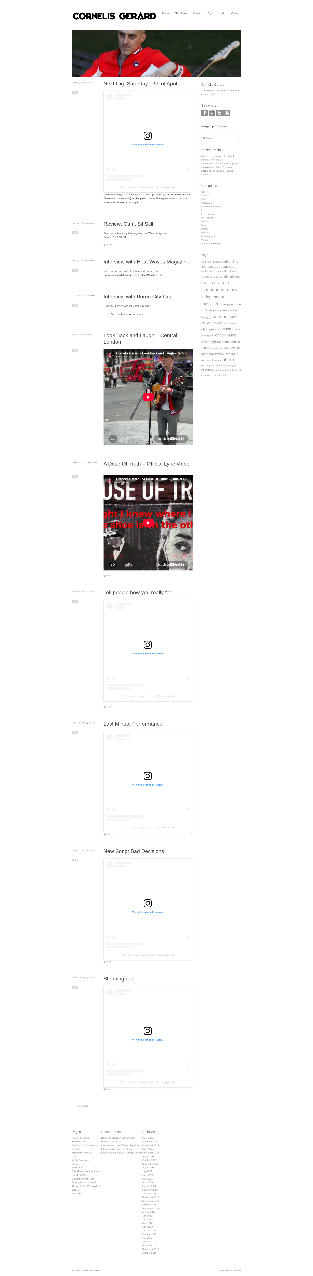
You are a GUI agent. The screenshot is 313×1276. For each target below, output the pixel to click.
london (225, 329)
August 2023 (148, 1156)
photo (108, 707)
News (204, 225)
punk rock (220, 365)
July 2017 (147, 1238)
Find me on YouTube (226, 113)
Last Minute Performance (133, 724)
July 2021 (147, 1171)
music (108, 962)
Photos (205, 228)
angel (218, 267)
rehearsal (207, 369)
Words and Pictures (211, 243)
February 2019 (150, 1190)
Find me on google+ (212, 113)
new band (218, 348)
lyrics (108, 575)
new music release (212, 353)
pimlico (205, 365)
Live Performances (211, 206)
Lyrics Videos (208, 214)
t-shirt (228, 370)
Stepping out (118, 979)
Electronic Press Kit (82, 1152)
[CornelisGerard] (114, 20)
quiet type (231, 365)
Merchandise (208, 217)
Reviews (205, 232)
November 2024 (150, 1145)
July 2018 (147, 1215)
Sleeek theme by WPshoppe (230, 1270)
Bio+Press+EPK (80, 1141)
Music (221, 13)
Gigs (210, 13)
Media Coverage (80, 1160)
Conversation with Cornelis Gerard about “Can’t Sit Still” (133, 275)
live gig (205, 317)
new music (232, 348)
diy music (232, 276)
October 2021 (149, 1160)
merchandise (231, 341)
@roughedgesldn (138, 198)
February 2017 (150, 1245)
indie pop (226, 304)
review (109, 245)
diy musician (212, 283)
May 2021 (147, 1178)
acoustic (217, 261)
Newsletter (77, 1167)
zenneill (89, 83)
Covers (205, 191)
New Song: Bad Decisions (134, 851)
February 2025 (150, 1141)
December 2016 (150, 1249)
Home (165, 13)
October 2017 (149, 1234)
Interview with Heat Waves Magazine (146, 262)
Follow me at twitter (219, 113)
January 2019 (149, 1193)
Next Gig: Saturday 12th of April (140, 84)
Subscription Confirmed (84, 1182)
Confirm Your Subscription (85, 1145)
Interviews (206, 203)
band (225, 266)
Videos (234, 13)
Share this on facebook (73, 92)
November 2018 (150, 1201)
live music (221, 316)
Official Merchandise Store (85, 1171)
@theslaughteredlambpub (176, 194)
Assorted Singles (80, 1138)
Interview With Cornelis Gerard (127, 313)
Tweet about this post (76, 92)
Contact (197, 13)
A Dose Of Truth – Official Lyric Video (147, 464)
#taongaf (206, 261)
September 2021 (151, 1164)
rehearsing (218, 370)
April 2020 (147, 1182)
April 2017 (147, 1241)
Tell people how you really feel (139, 592)
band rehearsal (217, 271)
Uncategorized (208, 236)
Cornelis (88, 334)
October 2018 (149, 1204)
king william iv (225, 310)
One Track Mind (80, 1175)
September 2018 (151, 1208)
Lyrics (204, 210)
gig (226, 282)
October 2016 (149, 1253)
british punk (231, 271)
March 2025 (148, 1138)
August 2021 (148, 1167)
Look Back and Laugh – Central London (121, 1152)
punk (211, 365)
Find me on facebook (204, 113)
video (223, 375)
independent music (219, 289)
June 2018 (147, 1219)
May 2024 (147, 1149)
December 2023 (150, 1152)
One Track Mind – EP (83, 1178)
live (234, 310)
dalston (220, 277)
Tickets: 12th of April (127, 202)
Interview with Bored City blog (138, 296)
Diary (204, 195)
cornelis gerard (209, 277)
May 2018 (147, 1223)
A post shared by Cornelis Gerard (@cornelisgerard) (148, 187)
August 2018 (148, 1212)
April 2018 (147, 1226)
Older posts (80, 1105)
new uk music (213, 360)
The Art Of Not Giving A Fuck (86, 1186)
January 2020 (149, 1186)
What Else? (77, 1193)
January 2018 (149, 1230)
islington (213, 310)
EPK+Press (181, 13)
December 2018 (150, 1197)
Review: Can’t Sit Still (128, 224)
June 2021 (147, 1175)
